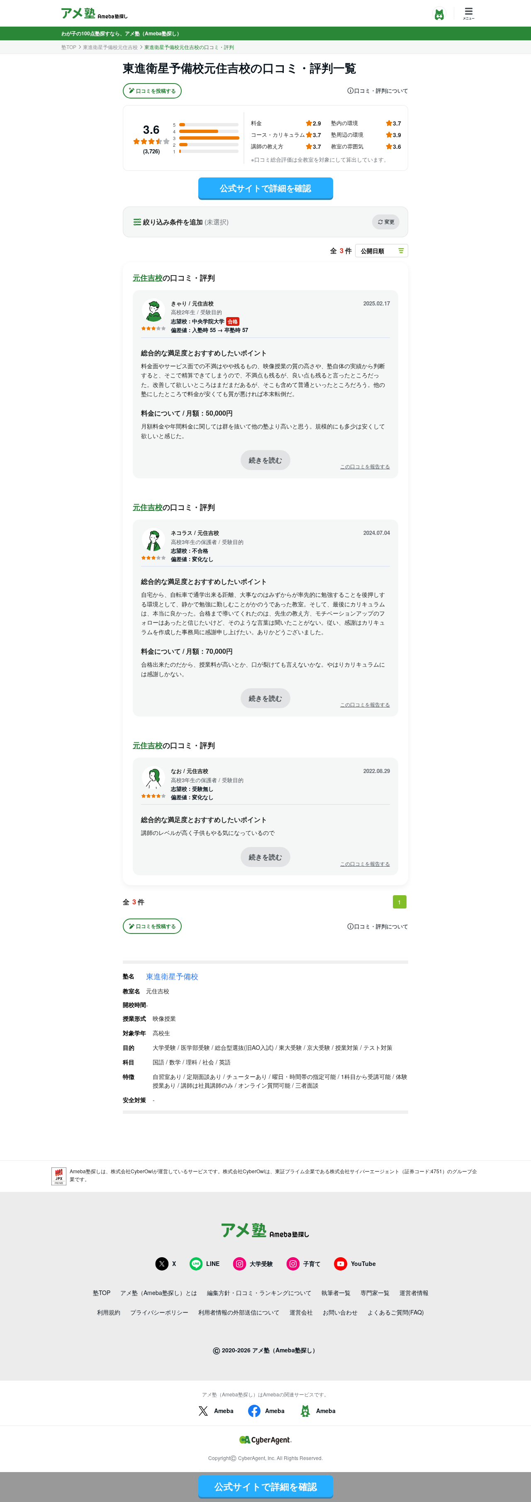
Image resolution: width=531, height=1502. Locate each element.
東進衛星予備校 (172, 975)
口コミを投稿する (156, 90)
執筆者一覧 (336, 1292)
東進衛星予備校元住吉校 (110, 47)
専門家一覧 (375, 1292)
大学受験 (261, 1263)
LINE (212, 1263)
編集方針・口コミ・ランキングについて (259, 1292)
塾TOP (68, 47)
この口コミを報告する (365, 466)
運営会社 (301, 1312)
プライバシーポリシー (159, 1312)
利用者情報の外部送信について (239, 1312)
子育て (312, 1263)
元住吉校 (148, 277)
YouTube (363, 1263)
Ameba (224, 1410)
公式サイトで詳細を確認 (265, 188)
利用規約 (108, 1312)
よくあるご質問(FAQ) (396, 1312)
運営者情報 (414, 1292)
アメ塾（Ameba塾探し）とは (158, 1292)
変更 (390, 221)
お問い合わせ (340, 1312)
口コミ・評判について (381, 90)
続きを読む (265, 460)
